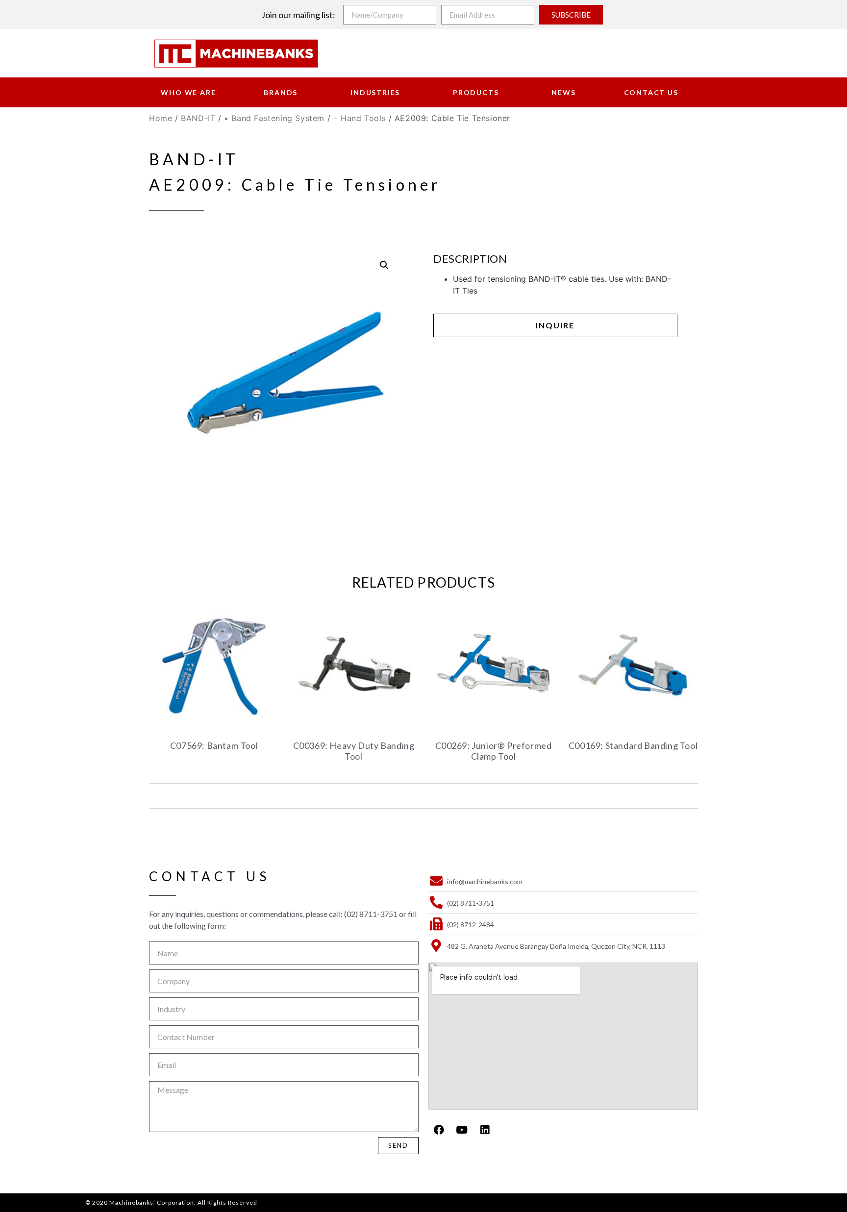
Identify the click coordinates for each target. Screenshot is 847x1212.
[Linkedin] (484, 1129)
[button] (555, 325)
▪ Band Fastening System (274, 118)
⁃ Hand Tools (359, 118)
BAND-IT (198, 118)
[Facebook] (438, 1129)
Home (160, 118)
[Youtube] (461, 1129)
